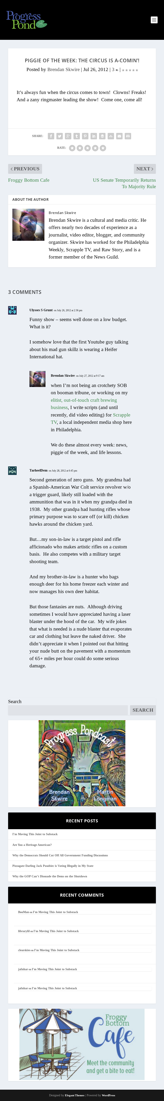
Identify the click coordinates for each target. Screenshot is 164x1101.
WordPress (108, 1095)
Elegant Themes (74, 1095)
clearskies (24, 950)
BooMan (23, 912)
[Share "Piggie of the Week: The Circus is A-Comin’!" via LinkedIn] (93, 136)
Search (15, 701)
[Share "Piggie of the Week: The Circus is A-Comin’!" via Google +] (68, 136)
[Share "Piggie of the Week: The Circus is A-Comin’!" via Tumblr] (76, 136)
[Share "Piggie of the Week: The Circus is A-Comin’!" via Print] (128, 136)
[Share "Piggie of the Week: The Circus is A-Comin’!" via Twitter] (59, 136)
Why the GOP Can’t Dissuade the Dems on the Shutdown (49, 876)
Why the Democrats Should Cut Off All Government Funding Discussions (60, 855)
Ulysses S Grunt (41, 310)
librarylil (24, 931)
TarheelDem (38, 470)
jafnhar (23, 969)
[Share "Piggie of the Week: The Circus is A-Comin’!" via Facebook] (51, 136)
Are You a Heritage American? (32, 845)
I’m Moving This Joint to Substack (35, 834)
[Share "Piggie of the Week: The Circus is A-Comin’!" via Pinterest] (85, 136)
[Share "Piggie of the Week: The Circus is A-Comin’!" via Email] (119, 136)
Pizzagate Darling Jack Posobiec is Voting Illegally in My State (52, 865)
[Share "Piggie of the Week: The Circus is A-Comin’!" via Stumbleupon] (111, 136)
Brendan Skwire (63, 69)
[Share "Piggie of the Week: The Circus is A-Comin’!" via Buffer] (102, 136)
